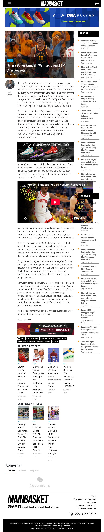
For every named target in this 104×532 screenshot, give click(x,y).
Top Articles (52, 528)
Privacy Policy (41, 528)
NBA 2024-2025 (32, 338)
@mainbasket (29, 507)
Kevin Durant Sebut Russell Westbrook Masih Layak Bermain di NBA (89, 56)
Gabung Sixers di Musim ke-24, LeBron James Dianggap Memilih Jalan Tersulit (88, 130)
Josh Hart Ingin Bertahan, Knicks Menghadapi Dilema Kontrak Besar (89, 345)
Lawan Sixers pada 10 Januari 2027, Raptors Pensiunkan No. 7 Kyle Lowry (89, 85)
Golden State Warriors (26, 341)
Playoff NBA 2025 (47, 338)
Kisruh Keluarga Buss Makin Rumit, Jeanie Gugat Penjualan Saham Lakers (89, 179)
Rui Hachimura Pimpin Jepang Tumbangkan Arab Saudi (88, 100)
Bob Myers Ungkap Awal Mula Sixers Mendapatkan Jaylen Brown (89, 163)
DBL (19, 421)
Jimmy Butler (61, 338)
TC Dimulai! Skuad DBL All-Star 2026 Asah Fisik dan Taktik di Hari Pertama (38, 437)
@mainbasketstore (48, 507)
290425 (55, 341)
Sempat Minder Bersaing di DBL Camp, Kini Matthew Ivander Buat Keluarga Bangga (53, 439)
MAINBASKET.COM (31, 523)
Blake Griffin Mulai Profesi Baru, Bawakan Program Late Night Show (89, 71)
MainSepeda (62, 528)
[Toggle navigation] (9, 3)
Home (33, 528)
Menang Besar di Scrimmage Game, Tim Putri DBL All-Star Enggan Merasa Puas (23, 437)
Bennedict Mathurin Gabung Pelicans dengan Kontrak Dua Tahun (89, 331)
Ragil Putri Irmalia (86, 63)
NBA (10, 60)
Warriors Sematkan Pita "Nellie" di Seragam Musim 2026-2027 (68, 376)
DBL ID (71, 528)
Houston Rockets (43, 341)
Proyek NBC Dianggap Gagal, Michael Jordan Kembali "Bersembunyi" (88, 315)
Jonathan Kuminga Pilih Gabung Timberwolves (89, 269)
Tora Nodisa (85, 48)
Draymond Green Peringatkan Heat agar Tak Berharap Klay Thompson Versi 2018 (88, 147)
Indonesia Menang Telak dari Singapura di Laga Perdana (89, 43)
